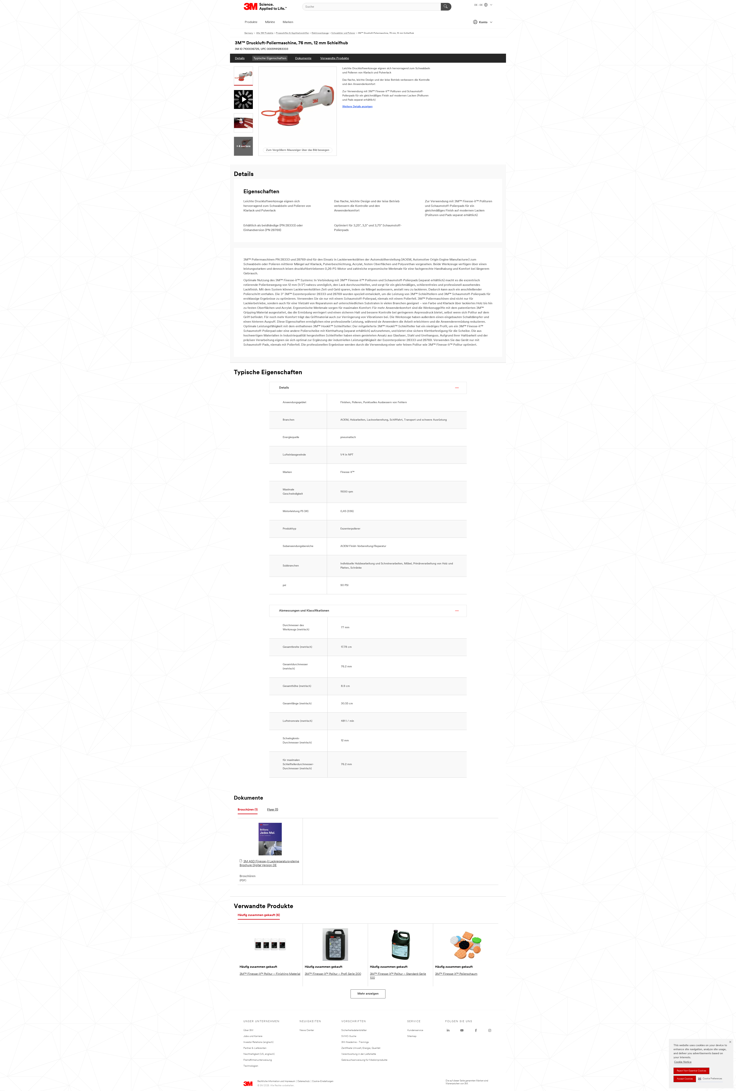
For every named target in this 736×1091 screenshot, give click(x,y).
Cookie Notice (683, 1062)
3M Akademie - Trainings (355, 1042)
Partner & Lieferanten (254, 1048)
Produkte (251, 22)
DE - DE (478, 5)
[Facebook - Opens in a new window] (476, 1030)
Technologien (250, 1066)
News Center (307, 1030)
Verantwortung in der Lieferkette (358, 1054)
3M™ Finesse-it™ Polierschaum (456, 974)
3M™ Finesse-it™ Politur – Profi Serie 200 (333, 974)
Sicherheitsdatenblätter (354, 1030)
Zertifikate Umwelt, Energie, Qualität (360, 1048)
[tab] (248, 810)
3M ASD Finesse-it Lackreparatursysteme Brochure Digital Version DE (269, 863)
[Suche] (446, 7)
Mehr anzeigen (368, 993)
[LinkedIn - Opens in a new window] (448, 1030)
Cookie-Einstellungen (322, 1081)
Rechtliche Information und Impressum (276, 1081)
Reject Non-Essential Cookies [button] (691, 1071)
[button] (710, 1079)
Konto (483, 22)
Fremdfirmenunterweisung (257, 1060)
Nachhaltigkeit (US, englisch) (259, 1054)
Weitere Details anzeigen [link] (357, 106)
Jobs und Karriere (252, 1036)
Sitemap (411, 1036)
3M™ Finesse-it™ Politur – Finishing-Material (270, 974)
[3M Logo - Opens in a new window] (265, 7)
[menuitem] (240, 58)
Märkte (270, 22)
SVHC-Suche (348, 1036)
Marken (288, 22)
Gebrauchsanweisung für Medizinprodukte (364, 1060)
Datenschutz (303, 1081)
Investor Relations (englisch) (258, 1042)
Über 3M (248, 1030)
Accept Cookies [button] (685, 1079)
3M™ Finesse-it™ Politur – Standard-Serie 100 (398, 976)
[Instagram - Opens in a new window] (490, 1030)
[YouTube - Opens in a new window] (462, 1030)
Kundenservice (415, 1030)
